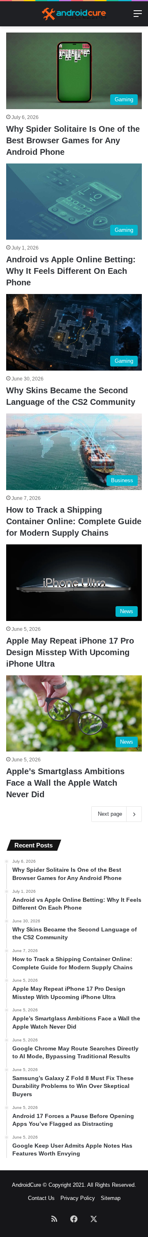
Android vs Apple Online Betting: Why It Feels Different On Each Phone (71, 271)
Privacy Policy (77, 1198)
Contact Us (41, 1198)
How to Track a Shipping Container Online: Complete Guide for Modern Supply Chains (73, 521)
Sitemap (110, 1198)
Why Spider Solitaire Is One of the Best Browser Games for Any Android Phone (73, 140)
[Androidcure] (74, 14)
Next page (110, 814)
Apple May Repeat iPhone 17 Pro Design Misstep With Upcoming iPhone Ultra (70, 652)
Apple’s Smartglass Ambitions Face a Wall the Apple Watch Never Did (65, 783)
